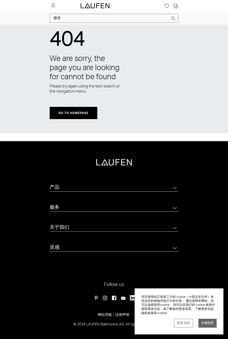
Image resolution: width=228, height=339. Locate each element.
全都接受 (207, 323)
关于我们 (59, 227)
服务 (54, 207)
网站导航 (105, 315)
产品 (54, 187)
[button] (173, 19)
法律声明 (122, 315)
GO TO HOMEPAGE (73, 113)
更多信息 (183, 323)
